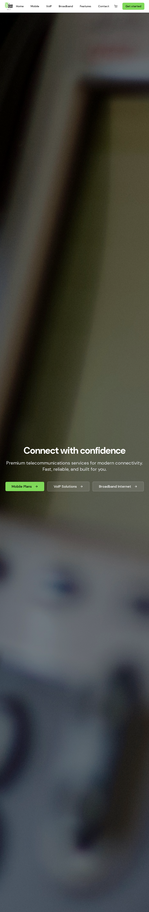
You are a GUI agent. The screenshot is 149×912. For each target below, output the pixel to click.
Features (85, 6)
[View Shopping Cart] (115, 6)
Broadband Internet (115, 486)
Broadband (66, 6)
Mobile (35, 6)
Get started (133, 6)
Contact (103, 6)
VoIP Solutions (65, 486)
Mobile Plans (22, 486)
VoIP (49, 6)
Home (20, 6)
